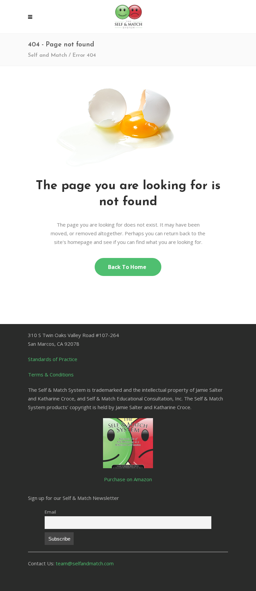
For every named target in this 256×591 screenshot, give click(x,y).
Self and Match (47, 55)
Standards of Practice (52, 359)
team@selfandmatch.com (85, 563)
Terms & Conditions (51, 374)
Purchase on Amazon (128, 479)
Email (50, 512)
